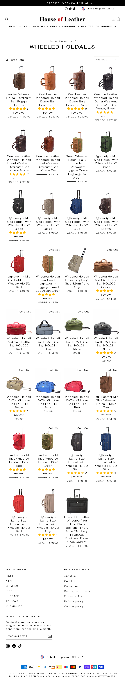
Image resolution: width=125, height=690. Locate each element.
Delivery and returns (77, 591)
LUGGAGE (69, 26)
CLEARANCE (105, 26)
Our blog (69, 581)
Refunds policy (74, 601)
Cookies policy (74, 606)
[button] (18, 108)
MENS (24, 26)
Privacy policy (73, 596)
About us (70, 575)
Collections (66, 41)
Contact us (71, 586)
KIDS (54, 26)
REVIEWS (87, 26)
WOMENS (39, 26)
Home (53, 41)
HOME (13, 26)
